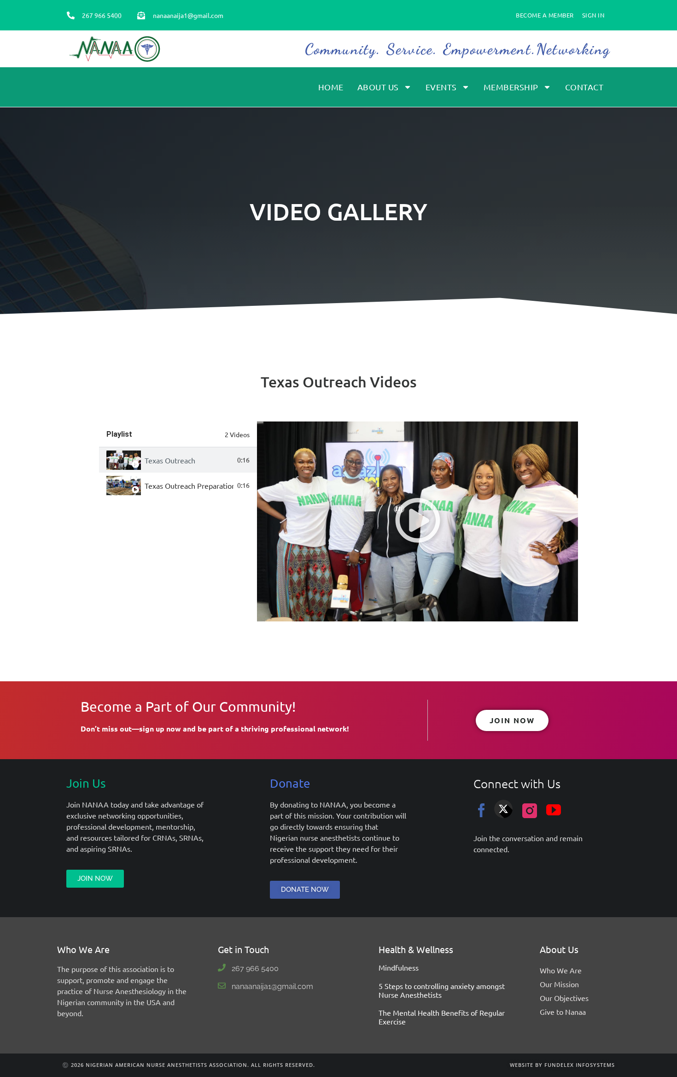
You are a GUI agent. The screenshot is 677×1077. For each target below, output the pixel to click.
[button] (418, 522)
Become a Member (545, 15)
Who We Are (561, 970)
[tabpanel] (417, 521)
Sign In (593, 15)
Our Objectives (564, 997)
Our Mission (559, 984)
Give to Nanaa (563, 1011)
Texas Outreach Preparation (189, 485)
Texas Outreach (170, 460)
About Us (378, 87)
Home (331, 87)
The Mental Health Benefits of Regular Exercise (442, 1017)
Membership (511, 87)
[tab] (178, 460)
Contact (584, 87)
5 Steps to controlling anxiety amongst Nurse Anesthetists (442, 990)
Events (441, 87)
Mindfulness (399, 967)
